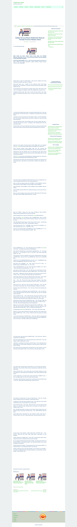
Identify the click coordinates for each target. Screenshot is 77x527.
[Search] (62, 7)
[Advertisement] (38, 16)
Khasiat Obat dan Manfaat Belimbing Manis (55, 84)
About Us (15, 513)
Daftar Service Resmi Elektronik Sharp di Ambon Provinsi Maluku (20, 490)
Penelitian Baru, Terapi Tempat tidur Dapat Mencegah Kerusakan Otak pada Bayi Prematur (55, 38)
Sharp (34, 215)
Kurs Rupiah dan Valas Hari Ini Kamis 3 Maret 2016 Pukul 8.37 (38, 490)
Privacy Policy (15, 515)
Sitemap (14, 519)
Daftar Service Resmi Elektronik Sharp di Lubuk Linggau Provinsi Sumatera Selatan (29, 482)
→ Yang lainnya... (51, 46)
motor (18, 146)
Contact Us (15, 517)
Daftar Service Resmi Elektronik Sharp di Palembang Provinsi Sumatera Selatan (41, 482)
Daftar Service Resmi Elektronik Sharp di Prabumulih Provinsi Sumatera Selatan (18, 482)
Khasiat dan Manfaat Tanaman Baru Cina (55, 86)
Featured (14, 520)
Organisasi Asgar (18, 2)
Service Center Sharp (19, 486)
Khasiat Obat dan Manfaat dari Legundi (54, 88)
